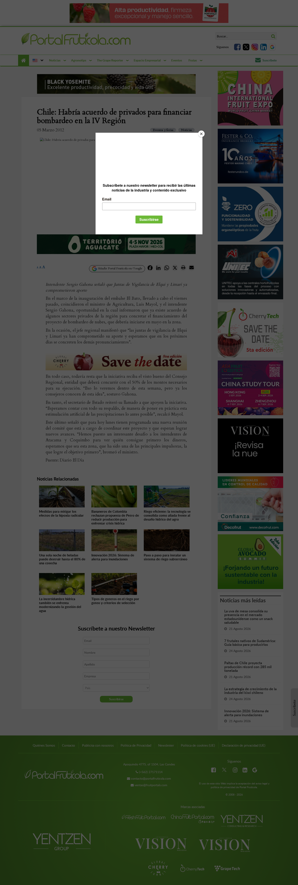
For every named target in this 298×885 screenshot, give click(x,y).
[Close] (201, 134)
